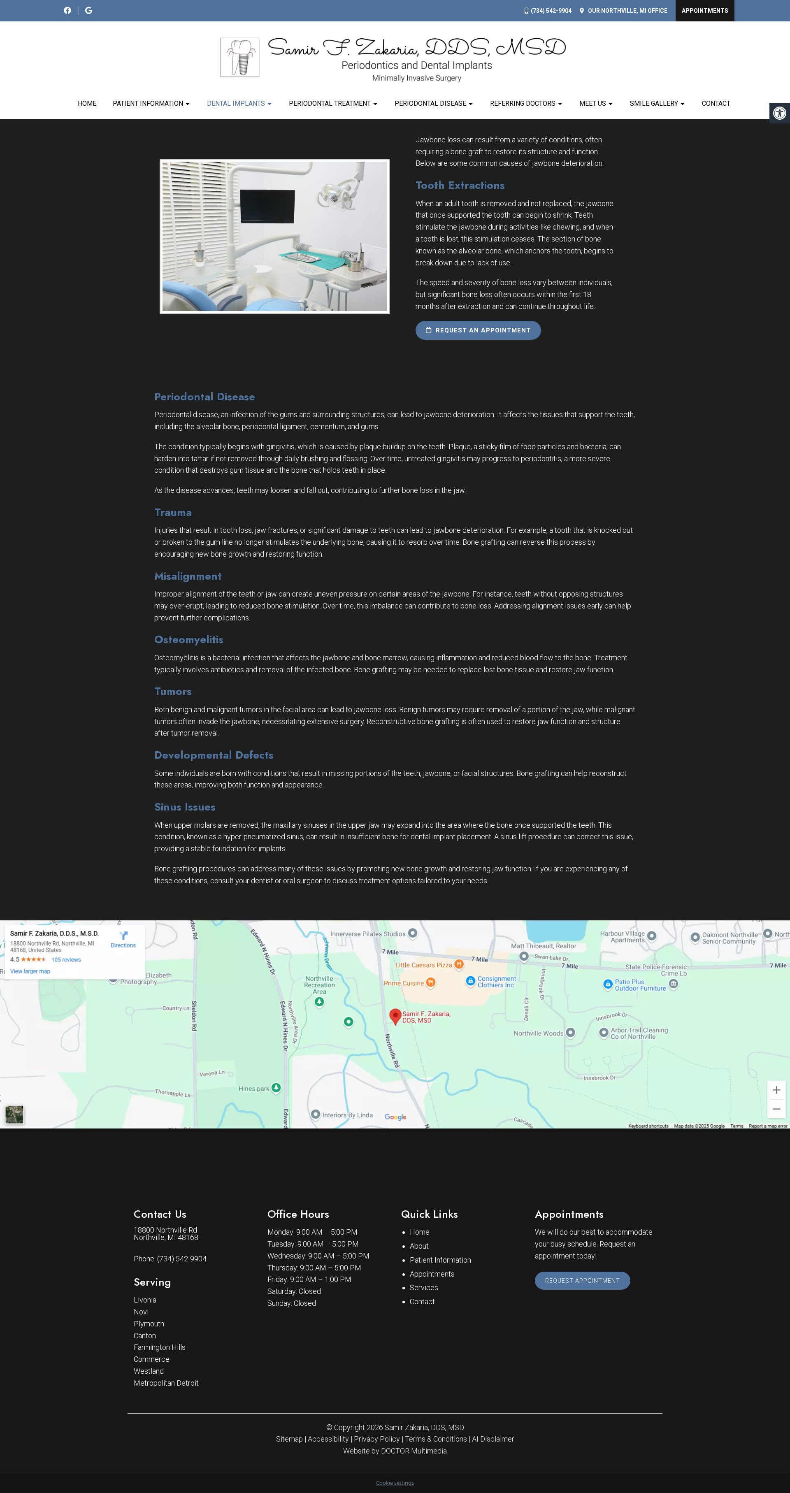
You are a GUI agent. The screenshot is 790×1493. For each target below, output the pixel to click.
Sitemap (289, 1439)
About (419, 1246)
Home (87, 103)
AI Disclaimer (493, 1439)
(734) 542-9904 (551, 10)
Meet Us (592, 103)
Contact (716, 103)
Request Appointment (582, 1280)
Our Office (627, 10)
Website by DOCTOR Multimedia (395, 1451)
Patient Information (148, 103)
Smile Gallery (654, 103)
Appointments (705, 10)
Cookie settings (395, 1482)
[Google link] (88, 10)
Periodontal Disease (430, 103)
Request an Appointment (482, 330)
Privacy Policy (377, 1439)
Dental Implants (236, 103)
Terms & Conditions (436, 1439)
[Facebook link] (68, 10)
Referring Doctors (522, 103)
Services (424, 1287)
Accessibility (328, 1439)
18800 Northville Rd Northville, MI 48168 (166, 1233)
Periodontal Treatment (330, 103)
